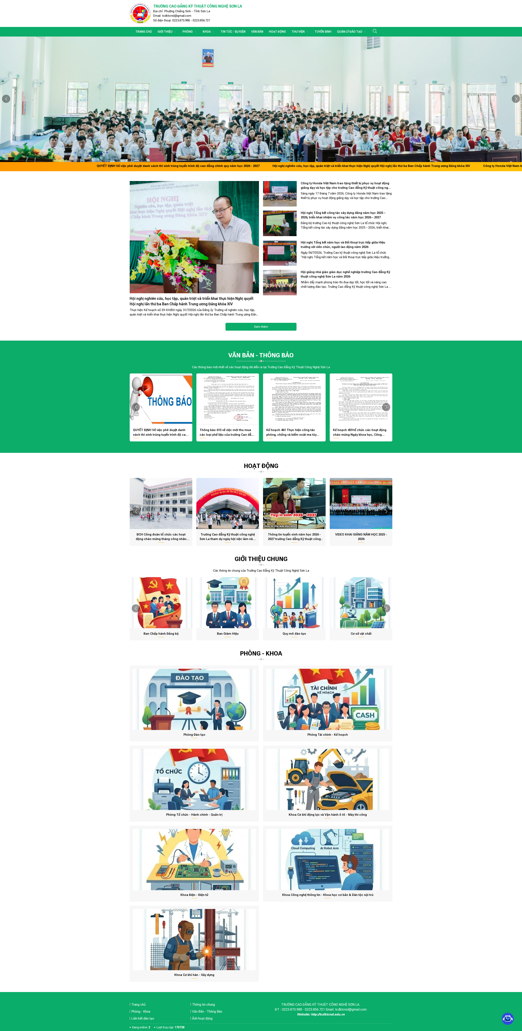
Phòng (187, 31)
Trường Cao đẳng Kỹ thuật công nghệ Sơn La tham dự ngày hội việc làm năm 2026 (228, 537)
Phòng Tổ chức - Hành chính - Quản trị (194, 815)
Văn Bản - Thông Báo (207, 1011)
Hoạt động (277, 31)
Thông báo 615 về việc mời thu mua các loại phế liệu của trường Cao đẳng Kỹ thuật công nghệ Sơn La (227, 432)
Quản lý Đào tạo (350, 31)
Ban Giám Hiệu (228, 633)
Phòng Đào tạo (194, 735)
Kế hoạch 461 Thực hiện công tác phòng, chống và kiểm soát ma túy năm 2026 (291, 432)
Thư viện (298, 31)
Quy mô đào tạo (294, 633)
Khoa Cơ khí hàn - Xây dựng (194, 975)
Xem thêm (261, 327)
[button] (6, 99)
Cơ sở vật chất (361, 633)
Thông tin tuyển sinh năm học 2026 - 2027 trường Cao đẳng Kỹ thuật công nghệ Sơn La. (294, 537)
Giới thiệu (165, 31)
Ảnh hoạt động (202, 1018)
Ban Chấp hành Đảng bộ (161, 633)
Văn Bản (257, 31)
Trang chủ (143, 31)
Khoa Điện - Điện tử (194, 895)
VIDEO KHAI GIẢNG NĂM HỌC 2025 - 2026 (361, 537)
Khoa (207, 31)
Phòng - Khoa (140, 1011)
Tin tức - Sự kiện (233, 31)
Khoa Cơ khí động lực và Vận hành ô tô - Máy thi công (328, 815)
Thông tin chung (203, 1005)
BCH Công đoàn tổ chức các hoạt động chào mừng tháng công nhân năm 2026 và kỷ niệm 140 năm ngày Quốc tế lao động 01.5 (161, 537)
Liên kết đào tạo (142, 1018)
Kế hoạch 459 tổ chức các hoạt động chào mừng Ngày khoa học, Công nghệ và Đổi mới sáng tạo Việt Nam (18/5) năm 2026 (359, 432)
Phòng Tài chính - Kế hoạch (327, 735)
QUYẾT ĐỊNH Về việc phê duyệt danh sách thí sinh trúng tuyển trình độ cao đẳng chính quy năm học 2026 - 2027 (103, 166)
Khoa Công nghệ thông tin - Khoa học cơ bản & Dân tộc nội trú (327, 895)
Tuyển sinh (323, 31)
